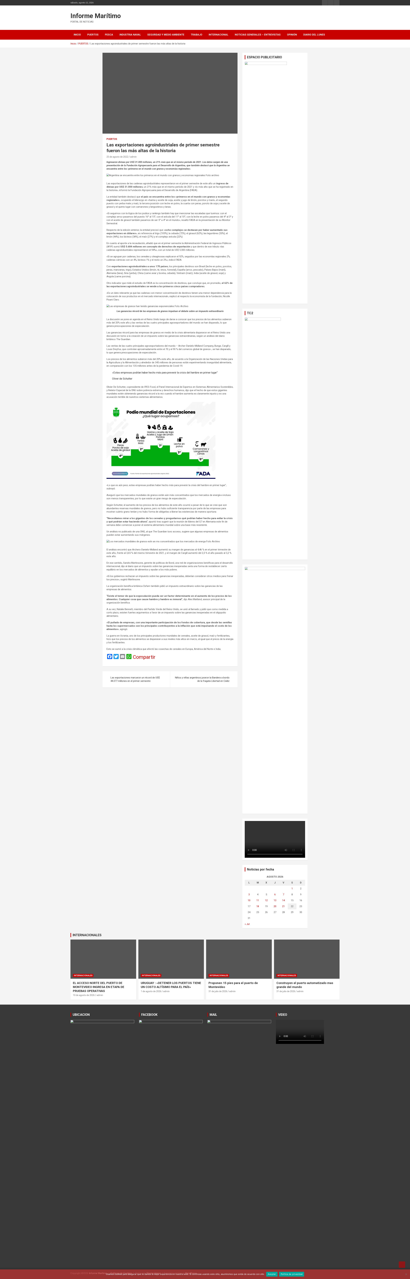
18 (257, 906)
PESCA (109, 34)
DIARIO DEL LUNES (314, 34)
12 (266, 900)
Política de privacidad (292, 1274)
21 (283, 906)
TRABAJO (196, 34)
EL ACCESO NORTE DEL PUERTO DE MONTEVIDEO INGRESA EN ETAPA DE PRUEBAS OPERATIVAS (98, 987)
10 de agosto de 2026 (84, 995)
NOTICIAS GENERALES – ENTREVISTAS (258, 34)
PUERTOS (92, 34)
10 (249, 900)
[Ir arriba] (402, 1264)
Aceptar (272, 1274)
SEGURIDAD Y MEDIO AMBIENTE (165, 34)
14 (283, 900)
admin (133, 157)
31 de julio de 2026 (218, 991)
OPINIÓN (292, 34)
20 (275, 906)
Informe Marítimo (95, 16)
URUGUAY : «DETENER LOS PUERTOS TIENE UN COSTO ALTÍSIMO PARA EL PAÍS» (171, 985)
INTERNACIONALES (87, 935)
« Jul (247, 924)
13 (275, 900)
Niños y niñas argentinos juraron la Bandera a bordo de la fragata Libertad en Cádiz (202, 679)
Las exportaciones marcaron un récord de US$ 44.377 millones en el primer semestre (135, 679)
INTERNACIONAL (218, 34)
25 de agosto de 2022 (117, 157)
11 (257, 900)
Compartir (144, 657)
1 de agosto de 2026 (151, 991)
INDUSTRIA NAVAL (130, 34)
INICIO (77, 34)
